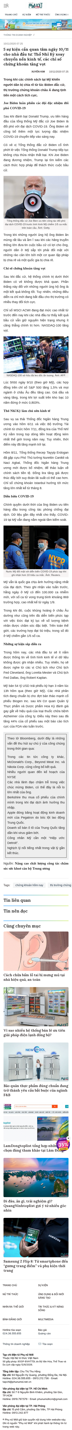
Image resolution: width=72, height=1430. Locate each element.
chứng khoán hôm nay (29, 885)
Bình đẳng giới (12, 1319)
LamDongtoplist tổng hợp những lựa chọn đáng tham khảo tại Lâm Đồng (34, 1147)
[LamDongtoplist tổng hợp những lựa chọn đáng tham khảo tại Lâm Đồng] (36, 1122)
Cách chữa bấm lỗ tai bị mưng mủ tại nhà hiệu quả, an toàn (34, 977)
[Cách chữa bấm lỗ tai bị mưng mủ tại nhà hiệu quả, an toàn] (36, 951)
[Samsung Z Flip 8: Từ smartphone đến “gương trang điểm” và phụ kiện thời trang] (36, 1237)
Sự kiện (26, 14)
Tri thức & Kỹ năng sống (51, 1308)
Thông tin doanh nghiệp (17, 35)
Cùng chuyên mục (22, 926)
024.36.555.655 (12, 1333)
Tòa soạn (47, 1343)
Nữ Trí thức (43, 14)
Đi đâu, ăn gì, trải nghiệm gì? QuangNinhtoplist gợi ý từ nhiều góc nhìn (34, 1205)
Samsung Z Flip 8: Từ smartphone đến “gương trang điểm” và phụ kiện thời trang (35, 1266)
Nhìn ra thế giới (13, 1306)
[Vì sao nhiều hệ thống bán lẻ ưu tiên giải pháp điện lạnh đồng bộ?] (36, 1006)
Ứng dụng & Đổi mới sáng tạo (51, 1296)
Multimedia (45, 1319)
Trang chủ (11, 14)
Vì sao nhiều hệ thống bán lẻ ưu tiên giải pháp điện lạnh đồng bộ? (34, 1032)
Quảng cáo (44, 1333)
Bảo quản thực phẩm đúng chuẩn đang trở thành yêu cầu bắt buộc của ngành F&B (35, 1090)
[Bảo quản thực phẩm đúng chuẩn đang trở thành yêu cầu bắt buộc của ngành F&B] (36, 1062)
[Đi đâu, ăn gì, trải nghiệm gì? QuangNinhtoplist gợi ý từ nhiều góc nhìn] (36, 1177)
